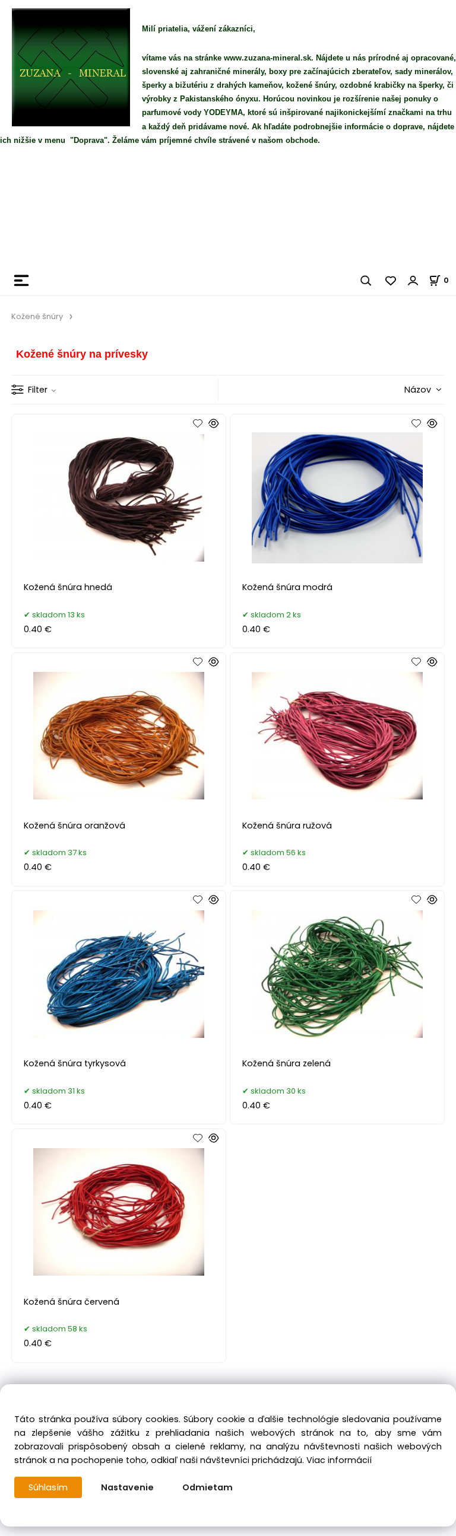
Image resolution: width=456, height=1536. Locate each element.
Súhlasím (48, 1487)
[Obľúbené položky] (391, 280)
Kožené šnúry (37, 316)
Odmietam (207, 1487)
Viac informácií (339, 1460)
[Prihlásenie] (413, 280)
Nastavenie (127, 1487)
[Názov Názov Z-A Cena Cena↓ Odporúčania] (404, 389)
